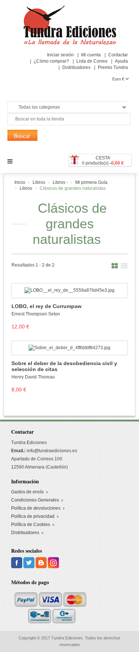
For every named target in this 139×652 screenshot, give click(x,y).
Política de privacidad (32, 516)
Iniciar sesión (60, 54)
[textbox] (68, 119)
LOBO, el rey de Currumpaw (46, 306)
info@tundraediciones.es (52, 450)
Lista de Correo (91, 61)
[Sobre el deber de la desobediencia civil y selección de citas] (69, 347)
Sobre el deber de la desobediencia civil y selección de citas (64, 366)
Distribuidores (76, 67)
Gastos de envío (27, 491)
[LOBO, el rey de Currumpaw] (69, 290)
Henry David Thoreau (33, 377)
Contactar (118, 54)
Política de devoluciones (35, 508)
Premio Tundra (113, 67)
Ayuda (121, 61)
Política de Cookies (30, 524)
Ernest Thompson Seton (35, 314)
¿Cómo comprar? (51, 61)
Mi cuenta (91, 54)
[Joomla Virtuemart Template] (17, 562)
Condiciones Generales (35, 500)
